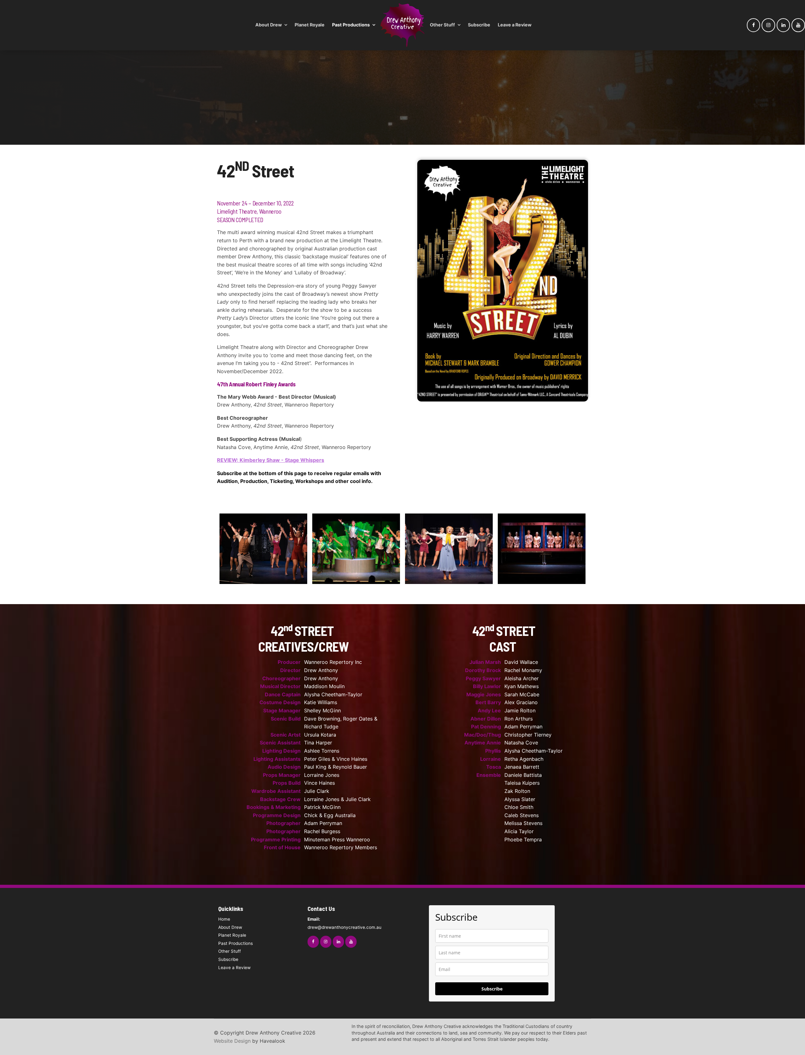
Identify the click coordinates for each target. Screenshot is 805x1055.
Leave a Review (514, 24)
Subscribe (479, 24)
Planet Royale (310, 24)
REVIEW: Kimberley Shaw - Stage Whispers (270, 460)
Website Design (232, 1041)
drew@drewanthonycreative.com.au (344, 923)
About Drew (268, 24)
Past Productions (351, 24)
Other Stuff (442, 24)
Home (224, 919)
